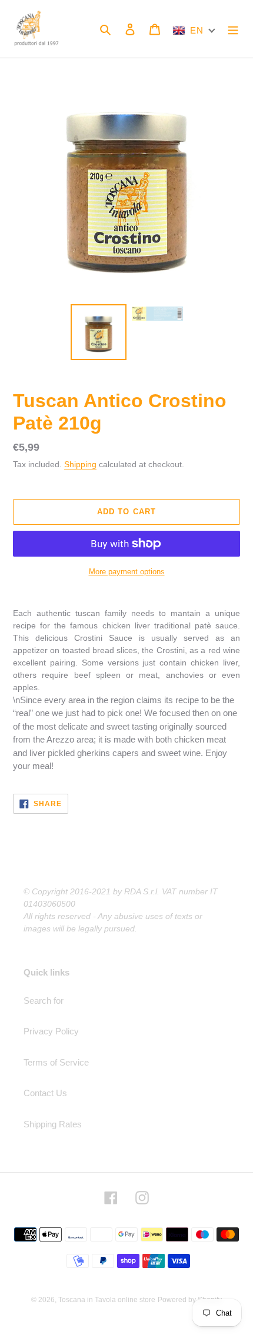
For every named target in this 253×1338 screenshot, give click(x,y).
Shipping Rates (53, 1124)
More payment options (127, 571)
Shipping (80, 464)
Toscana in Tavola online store (106, 1300)
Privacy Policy (51, 1031)
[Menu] (233, 29)
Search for (44, 1001)
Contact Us (45, 1093)
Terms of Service (56, 1062)
